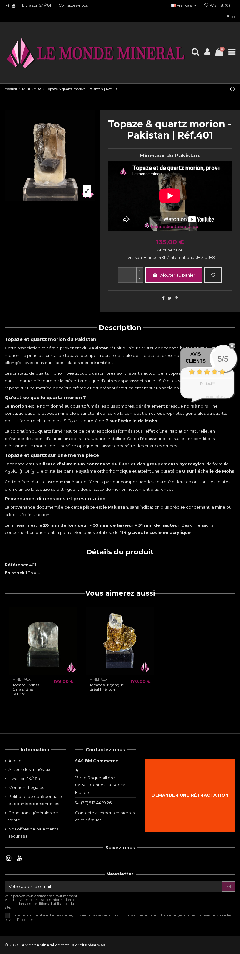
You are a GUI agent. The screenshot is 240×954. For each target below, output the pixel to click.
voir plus (215, 396)
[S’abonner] (228, 886)
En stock (15, 572)
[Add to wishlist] (213, 275)
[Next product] (234, 89)
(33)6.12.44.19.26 (96, 802)
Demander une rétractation (190, 795)
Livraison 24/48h (37, 5)
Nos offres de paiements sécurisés (33, 832)
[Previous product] (231, 89)
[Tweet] (170, 298)
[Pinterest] (176, 298)
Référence (16, 564)
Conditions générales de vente (33, 816)
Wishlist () (220, 5)
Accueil (15, 760)
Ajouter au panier (177, 274)
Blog (231, 16)
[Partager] (163, 298)
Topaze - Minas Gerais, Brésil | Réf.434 (25, 689)
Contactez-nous (73, 5)
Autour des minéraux (29, 769)
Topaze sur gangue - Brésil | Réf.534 (107, 687)
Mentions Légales (26, 787)
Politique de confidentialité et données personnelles (36, 800)
